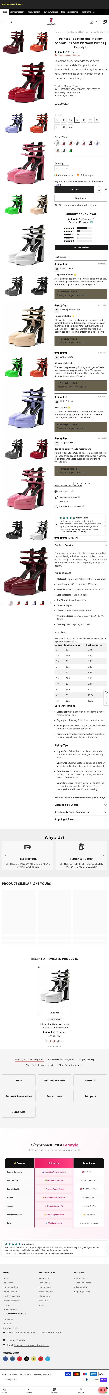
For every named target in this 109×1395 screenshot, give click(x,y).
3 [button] (81, 483)
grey (58, 1041)
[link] (27, 855)
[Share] (104, 190)
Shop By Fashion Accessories (40, 1065)
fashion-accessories (69, 12)
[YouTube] (40, 1358)
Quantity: (59, 163)
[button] (3, 603)
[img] (60, 264)
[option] (10, 603)
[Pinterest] (19, 1358)
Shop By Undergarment (71, 1065)
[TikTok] (26, 1358)
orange (54, 1041)
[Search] (11, 22)
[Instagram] (12, 1358)
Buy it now (80, 198)
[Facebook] (5, 1358)
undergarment (88, 12)
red (50, 1041)
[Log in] (91, 22)
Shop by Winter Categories (61, 1059)
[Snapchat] (33, 1358)
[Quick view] (38, 967)
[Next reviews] (104, 524)
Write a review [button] (81, 247)
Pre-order (74, 189)
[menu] (3, 22)
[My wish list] (97, 22)
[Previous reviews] (56, 524)
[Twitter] (47, 1358)
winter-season (34, 12)
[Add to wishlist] (99, 189)
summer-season (17, 12)
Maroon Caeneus (72, 86)
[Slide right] (103, 855)
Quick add (54, 1013)
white (46, 1041)
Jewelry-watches (50, 12)
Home (4, 12)
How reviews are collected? (68, 485)
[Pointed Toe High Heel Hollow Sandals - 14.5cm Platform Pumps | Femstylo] (54, 986)
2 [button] (77, 483)
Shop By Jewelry (86, 1059)
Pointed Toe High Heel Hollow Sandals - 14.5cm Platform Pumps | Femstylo (54, 1026)
